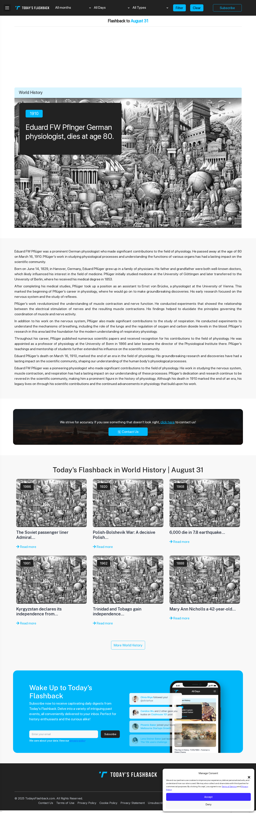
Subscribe (227, 8)
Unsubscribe (156, 803)
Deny (208, 804)
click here (167, 422)
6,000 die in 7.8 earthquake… (197, 532)
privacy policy (78, 740)
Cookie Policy (108, 803)
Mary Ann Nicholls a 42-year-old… (202, 608)
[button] (249, 777)
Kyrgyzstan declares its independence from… (39, 611)
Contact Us (130, 432)
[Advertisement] (128, 61)
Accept (208, 797)
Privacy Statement (133, 803)
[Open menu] (7, 7)
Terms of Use (65, 803)
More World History (128, 645)
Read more (27, 547)
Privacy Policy (86, 803)
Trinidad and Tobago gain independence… (117, 611)
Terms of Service (229, 786)
